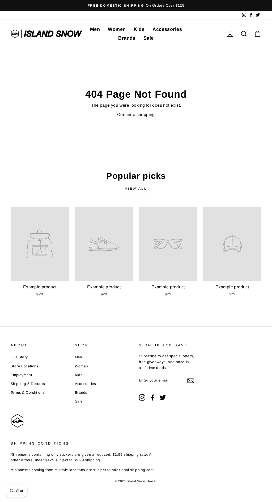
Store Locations (25, 366)
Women (117, 29)
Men (95, 29)
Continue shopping (136, 114)
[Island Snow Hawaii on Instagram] (142, 397)
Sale (148, 38)
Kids (139, 29)
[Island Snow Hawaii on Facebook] (152, 397)
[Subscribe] (190, 380)
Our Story (19, 357)
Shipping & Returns (28, 384)
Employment (21, 375)
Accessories (167, 29)
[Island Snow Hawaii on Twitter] (163, 397)
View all (136, 188)
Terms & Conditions (28, 393)
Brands (126, 38)
